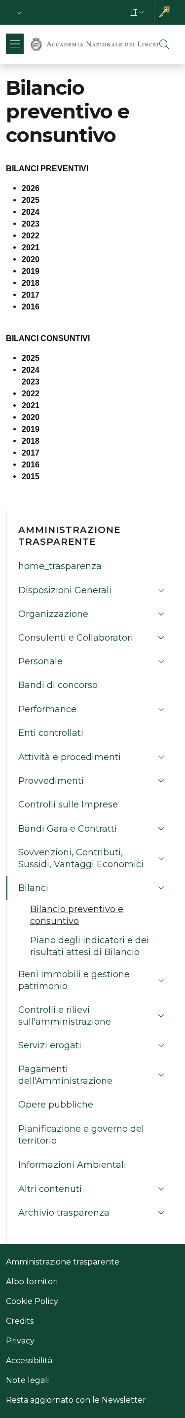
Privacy (20, 1340)
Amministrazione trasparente (62, 1261)
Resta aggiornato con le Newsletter (76, 1400)
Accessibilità (29, 1360)
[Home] (94, 44)
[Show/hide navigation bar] (15, 44)
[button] (19, 12)
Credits (20, 1321)
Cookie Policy (32, 1301)
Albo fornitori (32, 1281)
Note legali (27, 1380)
